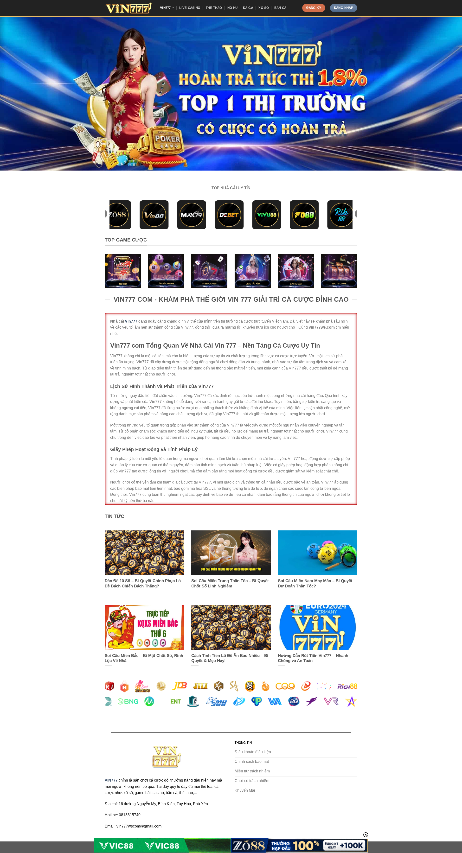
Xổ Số (263, 8)
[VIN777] (129, 7)
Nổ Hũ (232, 8)
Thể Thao (214, 8)
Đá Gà (248, 8)
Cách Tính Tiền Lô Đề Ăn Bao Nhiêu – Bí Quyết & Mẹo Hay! (229, 658)
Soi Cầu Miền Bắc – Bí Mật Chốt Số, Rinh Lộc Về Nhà (144, 658)
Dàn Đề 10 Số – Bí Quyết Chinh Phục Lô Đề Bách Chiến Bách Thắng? (143, 583)
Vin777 (165, 8)
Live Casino (189, 8)
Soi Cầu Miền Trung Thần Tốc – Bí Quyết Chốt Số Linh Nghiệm (230, 583)
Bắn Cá (280, 8)
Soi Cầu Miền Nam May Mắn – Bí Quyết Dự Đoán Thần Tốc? (315, 583)
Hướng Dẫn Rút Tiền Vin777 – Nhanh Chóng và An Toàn (313, 658)
